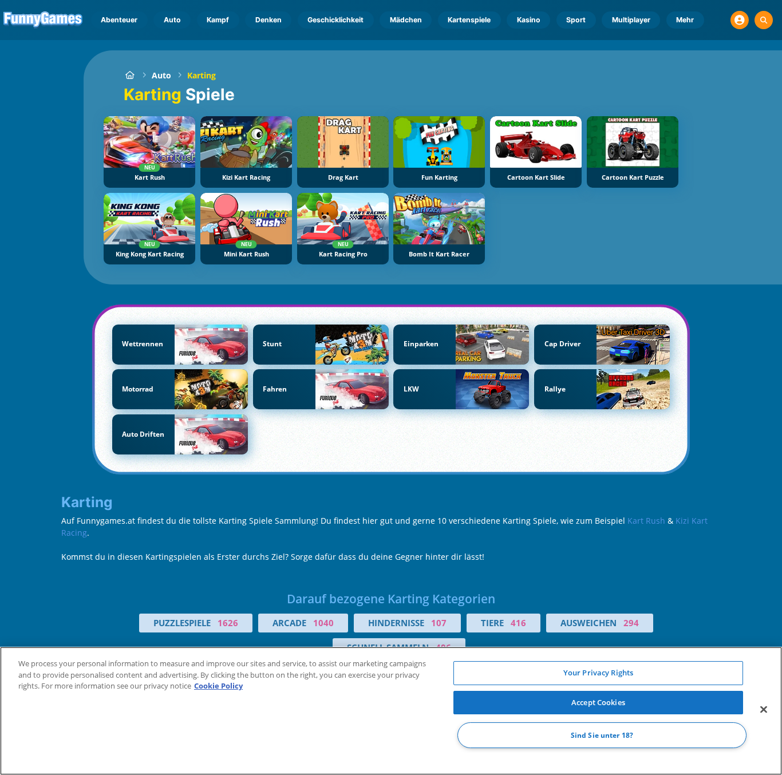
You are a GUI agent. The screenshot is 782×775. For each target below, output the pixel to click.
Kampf (218, 19)
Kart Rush (646, 520)
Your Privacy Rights (598, 672)
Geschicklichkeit (335, 19)
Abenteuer (119, 19)
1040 (323, 622)
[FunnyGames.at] (130, 75)
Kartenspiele (469, 19)
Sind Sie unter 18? (602, 735)
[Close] (763, 709)
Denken (268, 19)
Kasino (528, 19)
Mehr (685, 19)
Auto (172, 19)
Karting (201, 75)
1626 (228, 622)
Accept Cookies (598, 702)
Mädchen (406, 19)
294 (631, 622)
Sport (576, 19)
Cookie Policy (218, 686)
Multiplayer (631, 19)
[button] (739, 20)
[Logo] (43, 20)
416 (518, 622)
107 (439, 622)
